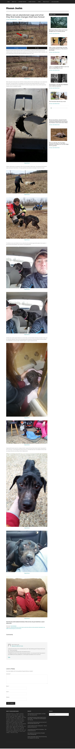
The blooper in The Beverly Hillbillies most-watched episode (58, 85)
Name (7, 686)
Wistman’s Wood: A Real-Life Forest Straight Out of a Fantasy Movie (58, 30)
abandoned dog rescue (15, 627)
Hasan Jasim (14, 8)
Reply (9, 657)
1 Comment (20, 19)
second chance (18, 628)
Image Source (26, 78)
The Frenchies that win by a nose (57, 101)
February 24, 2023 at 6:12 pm (17, 646)
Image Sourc (26, 417)
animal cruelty (21, 627)
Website (7, 697)
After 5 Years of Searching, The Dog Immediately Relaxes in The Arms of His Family (58, 49)
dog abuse (36, 627)
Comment (8, 673)
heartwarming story (12, 628)
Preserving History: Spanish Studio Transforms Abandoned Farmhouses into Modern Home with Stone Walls (58, 121)
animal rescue (26, 627)
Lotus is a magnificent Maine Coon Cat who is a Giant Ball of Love (59, 67)
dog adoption (41, 627)
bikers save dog (31, 627)
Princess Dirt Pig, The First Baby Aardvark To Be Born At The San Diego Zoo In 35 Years (59, 144)
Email (7, 691)
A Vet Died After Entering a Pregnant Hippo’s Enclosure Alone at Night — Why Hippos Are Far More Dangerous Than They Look (37, 718)
